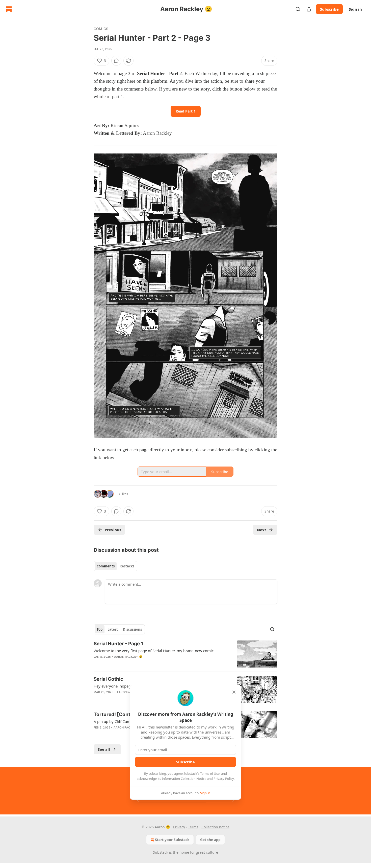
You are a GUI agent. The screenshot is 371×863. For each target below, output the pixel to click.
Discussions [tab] (132, 629)
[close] (234, 692)
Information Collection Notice (184, 778)
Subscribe (329, 9)
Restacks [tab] (127, 566)
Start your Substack (172, 839)
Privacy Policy (224, 778)
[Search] (298, 9)
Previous (113, 529)
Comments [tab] (106, 566)
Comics (101, 29)
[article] (185, 654)
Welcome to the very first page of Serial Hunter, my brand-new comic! (154, 650)
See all (104, 749)
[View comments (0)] (116, 61)
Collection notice (215, 827)
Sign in (355, 9)
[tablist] (115, 566)
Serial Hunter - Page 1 (118, 644)
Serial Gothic (108, 679)
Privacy (179, 827)
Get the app (210, 839)
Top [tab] (99, 629)
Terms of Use (210, 773)
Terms (193, 827)
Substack (160, 852)
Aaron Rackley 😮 (128, 656)
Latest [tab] (113, 629)
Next (261, 529)
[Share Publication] (309, 9)
